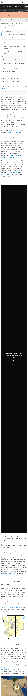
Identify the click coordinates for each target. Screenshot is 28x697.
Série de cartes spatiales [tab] (9, 31)
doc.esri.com (12, 16)
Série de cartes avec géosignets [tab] (11, 56)
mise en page (8, 101)
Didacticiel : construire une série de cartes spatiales (14, 52)
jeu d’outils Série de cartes (10, 573)
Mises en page (9, 23)
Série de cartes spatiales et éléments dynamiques (13, 42)
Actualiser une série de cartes (9, 68)
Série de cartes (18, 23)
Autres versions (15, 86)
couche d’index (7, 164)
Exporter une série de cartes (9, 71)
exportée (3, 122)
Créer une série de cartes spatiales (12, 37)
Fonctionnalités (18, 6)
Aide (14, 10)
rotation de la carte (13, 172)
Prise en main (9, 10)
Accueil (4, 10)
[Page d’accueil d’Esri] (4, 2)
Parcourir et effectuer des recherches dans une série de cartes (13, 64)
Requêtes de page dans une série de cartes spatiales (14, 47)
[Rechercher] (22, 2)
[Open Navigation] (26, 2)
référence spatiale (6, 174)
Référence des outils (20, 10)
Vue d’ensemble (7, 6)
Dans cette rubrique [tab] (7, 93)
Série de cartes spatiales (9, 25)
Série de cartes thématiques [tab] (10, 60)
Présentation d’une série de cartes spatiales (14, 34)
